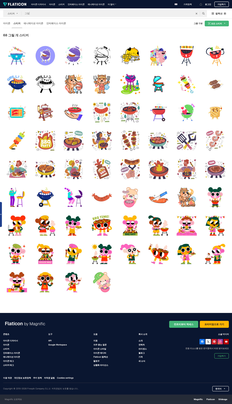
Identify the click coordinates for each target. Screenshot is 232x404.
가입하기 (221, 4)
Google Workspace (57, 344)
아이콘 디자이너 (38, 4)
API (50, 340)
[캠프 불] (186, 197)
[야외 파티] (16, 112)
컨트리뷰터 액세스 (183, 324)
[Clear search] (196, 13)
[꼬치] (130, 140)
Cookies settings (65, 378)
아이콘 (52, 4)
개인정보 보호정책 (22, 378)
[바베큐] (130, 84)
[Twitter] (208, 341)
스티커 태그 (8, 365)
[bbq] (186, 112)
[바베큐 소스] (101, 169)
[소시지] (130, 169)
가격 (141, 357)
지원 (95, 340)
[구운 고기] (73, 112)
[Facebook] (202, 341)
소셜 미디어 (223, 334)
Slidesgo (222, 399)
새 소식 (142, 361)
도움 (95, 334)
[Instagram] (220, 341)
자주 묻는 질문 (100, 344)
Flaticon (210, 399)
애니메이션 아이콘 (96, 4)
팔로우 (96, 361)
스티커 (61, 4)
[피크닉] (101, 112)
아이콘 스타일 (99, 349)
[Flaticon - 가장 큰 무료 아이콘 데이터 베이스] (14, 4)
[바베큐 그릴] (45, 55)
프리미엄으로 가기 (214, 324)
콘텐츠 (6, 334)
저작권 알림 (49, 378)
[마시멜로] (16, 140)
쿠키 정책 (37, 378)
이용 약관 (7, 378)
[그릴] (130, 55)
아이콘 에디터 (99, 353)
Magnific (198, 399)
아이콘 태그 (8, 361)
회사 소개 (143, 334)
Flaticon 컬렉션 (100, 357)
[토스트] (215, 112)
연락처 (142, 344)
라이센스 (143, 349)
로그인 (208, 4)
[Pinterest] (214, 341)
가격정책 (188, 4)
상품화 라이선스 (100, 365)
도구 (50, 334)
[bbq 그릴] (16, 55)
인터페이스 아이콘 (76, 4)
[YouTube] (226, 341)
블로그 (142, 353)
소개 (141, 340)
